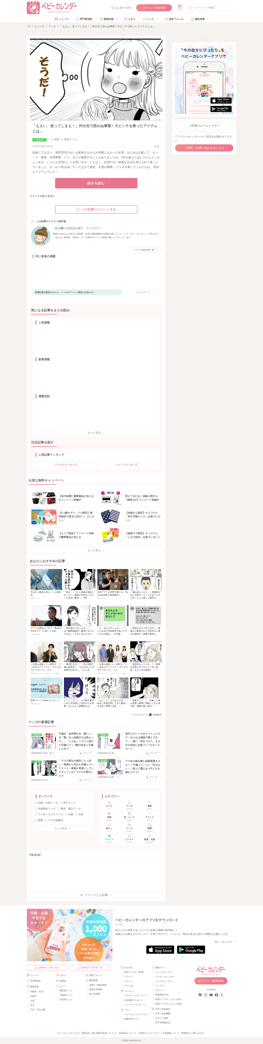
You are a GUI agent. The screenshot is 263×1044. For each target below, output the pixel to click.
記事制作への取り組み (48, 967)
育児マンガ (69, 802)
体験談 (63, 981)
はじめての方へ (124, 7)
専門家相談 (86, 19)
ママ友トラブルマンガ (50, 814)
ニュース (64, 19)
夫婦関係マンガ (46, 808)
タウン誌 (128, 985)
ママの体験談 (55, 820)
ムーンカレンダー (163, 972)
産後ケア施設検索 (97, 985)
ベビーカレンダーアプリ (136, 1014)
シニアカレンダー (163, 981)
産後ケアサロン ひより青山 (168, 999)
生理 (56, 139)
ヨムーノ (159, 990)
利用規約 (185, 1033)
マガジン (128, 981)
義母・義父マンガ (71, 808)
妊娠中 (33, 996)
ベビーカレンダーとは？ (68, 1033)
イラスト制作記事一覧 (143, 250)
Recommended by (140, 715)
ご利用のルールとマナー (204, 125)
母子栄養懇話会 (162, 1022)
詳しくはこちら (223, 941)
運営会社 (86, 1033)
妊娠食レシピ (66, 995)
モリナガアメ (93, 228)
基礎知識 (108, 19)
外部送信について (127, 1033)
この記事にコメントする (99, 209)
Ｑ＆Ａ (131, 19)
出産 (80, 814)
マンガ (52, 26)
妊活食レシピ (66, 999)
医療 (40, 820)
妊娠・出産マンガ (48, 802)
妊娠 (70, 814)
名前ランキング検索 (133, 972)
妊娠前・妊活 (36, 991)
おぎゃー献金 (161, 1018)
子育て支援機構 (162, 1013)
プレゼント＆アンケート (136, 995)
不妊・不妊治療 (37, 1009)
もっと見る (94, 432)
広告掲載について (171, 1033)
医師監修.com (162, 994)
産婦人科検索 (95, 989)
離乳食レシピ (66, 990)
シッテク (159, 985)
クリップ (145, 292)
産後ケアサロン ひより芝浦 (168, 1003)
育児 (32, 1005)
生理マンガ (70, 139)
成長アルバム (176, 19)
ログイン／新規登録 (154, 7)
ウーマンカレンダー (165, 976)
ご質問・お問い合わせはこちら (204, 147)
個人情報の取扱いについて (104, 1033)
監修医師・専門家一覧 (91, 967)
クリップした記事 (96, 894)
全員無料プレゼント (133, 1000)
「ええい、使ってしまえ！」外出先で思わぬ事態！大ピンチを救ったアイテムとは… (107, 26)
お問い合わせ (197, 1033)
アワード (128, 976)
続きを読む (96, 183)
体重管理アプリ (131, 1019)
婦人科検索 (94, 994)
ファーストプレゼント (135, 1004)
